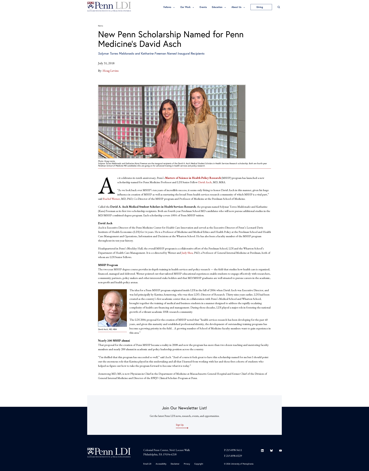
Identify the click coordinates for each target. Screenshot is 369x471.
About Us (236, 7)
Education (217, 7)
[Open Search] (279, 7)
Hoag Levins (111, 71)
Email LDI (147, 463)
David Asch (205, 182)
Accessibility (161, 463)
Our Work (185, 7)
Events (203, 7)
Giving (260, 6)
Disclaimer (175, 463)
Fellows (167, 7)
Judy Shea (187, 253)
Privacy (187, 463)
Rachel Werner (111, 199)
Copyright (198, 463)
